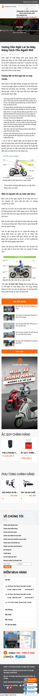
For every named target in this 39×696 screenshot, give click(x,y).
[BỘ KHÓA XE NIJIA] (10, 484)
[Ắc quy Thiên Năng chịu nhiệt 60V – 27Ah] (29, 444)
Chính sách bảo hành (10, 532)
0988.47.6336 (16, 589)
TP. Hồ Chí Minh (10, 625)
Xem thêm (19, 351)
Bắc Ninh (8, 614)
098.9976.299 (16, 598)
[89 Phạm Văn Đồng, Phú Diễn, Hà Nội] (11, 639)
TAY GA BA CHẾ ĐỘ (29, 492)
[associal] (5, 688)
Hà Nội (7, 580)
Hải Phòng (8, 610)
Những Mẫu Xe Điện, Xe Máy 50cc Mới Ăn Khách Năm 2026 (27, 12)
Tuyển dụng (7, 553)
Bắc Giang (8, 619)
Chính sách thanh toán (11, 525)
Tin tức (12, 30)
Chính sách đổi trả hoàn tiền (12, 536)
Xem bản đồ (28, 589)
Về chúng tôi (7, 550)
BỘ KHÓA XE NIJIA (10, 492)
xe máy (27, 199)
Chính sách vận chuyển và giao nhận (15, 539)
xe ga (18, 120)
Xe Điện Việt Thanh (16, 284)
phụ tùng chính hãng (18, 474)
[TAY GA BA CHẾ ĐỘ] (29, 484)
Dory (5, 54)
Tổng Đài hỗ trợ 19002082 (30, 2)
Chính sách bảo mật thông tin (13, 546)
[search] (27, 8)
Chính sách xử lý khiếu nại (12, 543)
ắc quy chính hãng (16, 434)
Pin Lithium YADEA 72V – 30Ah (17, 452)
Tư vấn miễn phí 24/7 (10, 557)
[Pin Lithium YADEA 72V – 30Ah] (10, 444)
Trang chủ (4, 30)
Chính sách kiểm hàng (10, 528)
